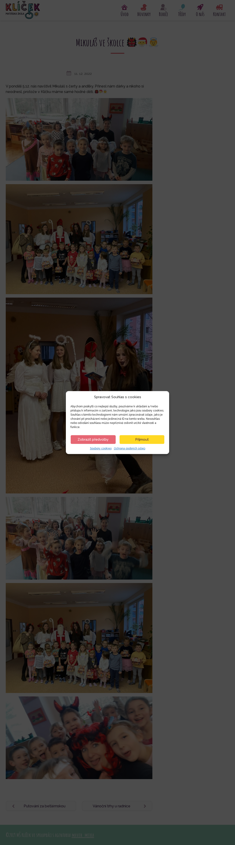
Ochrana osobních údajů (129, 448)
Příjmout (142, 439)
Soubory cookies (101, 448)
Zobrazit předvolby (93, 439)
